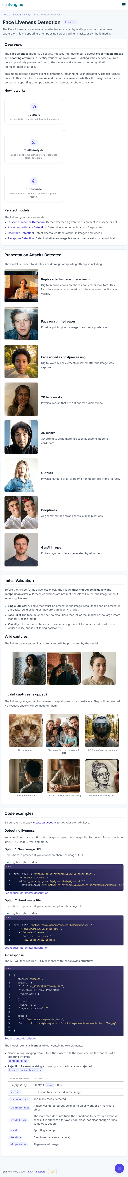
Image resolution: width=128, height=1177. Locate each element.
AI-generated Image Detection (27, 227)
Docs (5, 14)
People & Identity (21, 14)
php (25, 862)
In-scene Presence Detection (26, 222)
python (16, 862)
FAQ (30, 1171)
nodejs (33, 862)
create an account (44, 822)
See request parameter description (26, 893)
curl (8, 862)
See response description (20, 1038)
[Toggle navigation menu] (119, 1168)
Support (40, 1171)
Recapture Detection (21, 238)
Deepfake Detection (20, 233)
